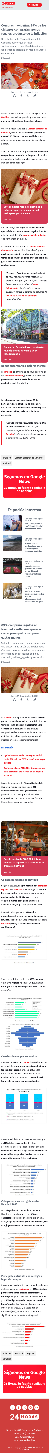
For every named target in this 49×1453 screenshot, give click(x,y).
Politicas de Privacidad (24, 1440)
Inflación (7, 457)
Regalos (30, 1353)
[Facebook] (21, 95)
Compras (7, 1358)
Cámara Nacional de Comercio (29, 457)
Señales (34, 5)
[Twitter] (28, 95)
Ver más (7, 219)
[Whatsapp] (14, 95)
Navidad (7, 463)
